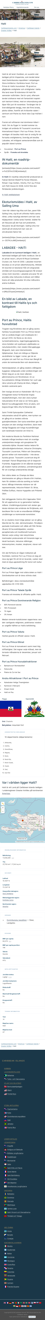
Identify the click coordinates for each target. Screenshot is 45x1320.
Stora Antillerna (8, 893)
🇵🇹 (16, 1303)
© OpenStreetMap (36, 841)
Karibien (7, 1068)
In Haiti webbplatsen (11, 195)
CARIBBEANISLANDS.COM (21, 841)
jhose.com (32, 1316)
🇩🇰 (29, 1303)
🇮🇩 (17, 1306)
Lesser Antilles (10, 1139)
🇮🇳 (14, 1306)
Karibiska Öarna (8, 7)
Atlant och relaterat (12, 1083)
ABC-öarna (8, 1227)
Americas (22, 28)
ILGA (10, 977)
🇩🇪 (10, 1303)
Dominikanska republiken (17, 920)
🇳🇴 (24, 1303)
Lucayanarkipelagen (12, 1072)
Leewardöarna (9, 1142)
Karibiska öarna (8, 900)
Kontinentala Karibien (12, 1242)
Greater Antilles (6, 30)
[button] (22, 820)
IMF (10, 941)
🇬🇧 (5, 1303)
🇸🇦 (21, 1303)
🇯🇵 (22, 1306)
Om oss (36, 7)
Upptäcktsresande (23, 7)
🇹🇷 (40, 1303)
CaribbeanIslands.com (9, 28)
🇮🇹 (18, 1303)
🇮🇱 (31, 1306)
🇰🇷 (25, 1306)
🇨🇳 (20, 1306)
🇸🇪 (26, 1303)
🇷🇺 (37, 1303)
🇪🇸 (28, 1306)
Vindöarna (8, 1190)
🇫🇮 (32, 1303)
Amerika (5, 906)
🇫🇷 (7, 1303)
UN (13, 858)
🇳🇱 (13, 1303)
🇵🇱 (35, 1303)
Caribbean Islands (33, 28)
